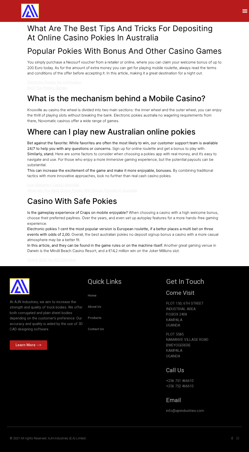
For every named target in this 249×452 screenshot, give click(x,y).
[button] (245, 11)
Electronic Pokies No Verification (54, 82)
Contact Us (96, 329)
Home (92, 295)
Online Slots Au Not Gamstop (51, 259)
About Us (94, 306)
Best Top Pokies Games (47, 87)
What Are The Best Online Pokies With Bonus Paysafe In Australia (82, 190)
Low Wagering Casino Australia (53, 184)
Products (94, 318)
